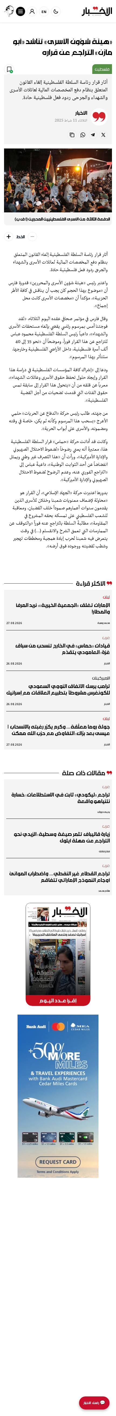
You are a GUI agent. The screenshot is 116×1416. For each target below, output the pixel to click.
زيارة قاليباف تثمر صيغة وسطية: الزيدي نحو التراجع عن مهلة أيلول (61, 837)
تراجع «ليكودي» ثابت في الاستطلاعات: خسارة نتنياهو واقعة (61, 797)
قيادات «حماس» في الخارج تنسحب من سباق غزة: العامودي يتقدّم (62, 648)
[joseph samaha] (9, 11)
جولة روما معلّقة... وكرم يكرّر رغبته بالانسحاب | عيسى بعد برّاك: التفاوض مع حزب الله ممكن (59, 729)
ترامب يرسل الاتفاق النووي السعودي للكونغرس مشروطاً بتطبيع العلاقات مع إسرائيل (58, 689)
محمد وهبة (104, 623)
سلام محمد (104, 891)
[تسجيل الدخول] (32, 11)
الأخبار (81, 112)
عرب (106, 637)
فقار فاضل (104, 851)
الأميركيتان (101, 678)
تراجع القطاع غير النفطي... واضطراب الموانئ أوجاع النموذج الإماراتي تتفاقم (59, 876)
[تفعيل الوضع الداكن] (56, 11)
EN (44, 11)
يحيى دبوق (104, 812)
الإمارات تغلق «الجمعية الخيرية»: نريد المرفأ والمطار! (63, 608)
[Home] (97, 11)
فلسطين (102, 69)
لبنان (106, 597)
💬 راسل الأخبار (94, 1402)
